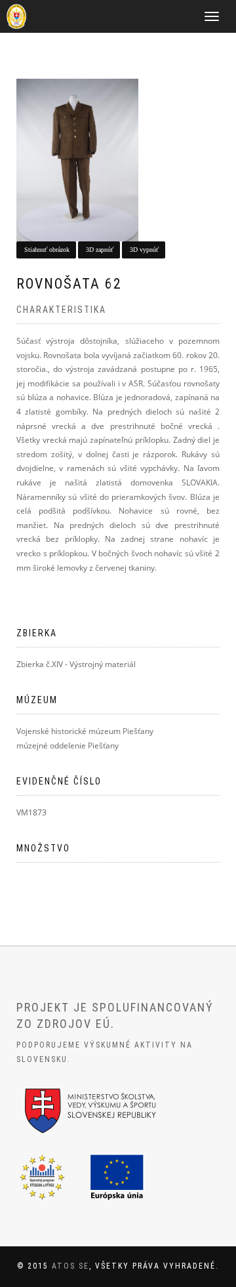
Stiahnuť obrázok (46, 249)
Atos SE (70, 1266)
